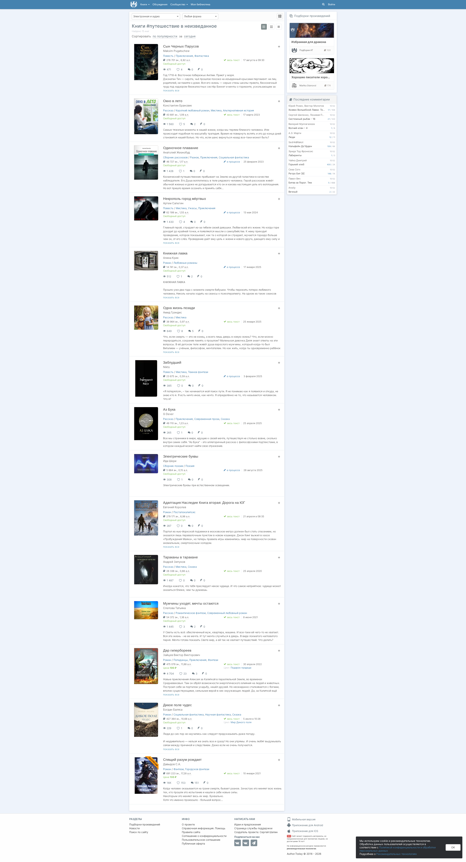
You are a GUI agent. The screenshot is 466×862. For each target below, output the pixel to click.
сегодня (190, 36)
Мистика (216, 110)
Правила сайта (191, 832)
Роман (167, 262)
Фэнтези (213, 659)
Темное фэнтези (198, 371)
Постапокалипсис (184, 512)
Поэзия (189, 465)
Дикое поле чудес (177, 705)
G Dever (168, 414)
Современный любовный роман (227, 612)
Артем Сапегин (173, 203)
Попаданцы (180, 659)
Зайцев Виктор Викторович (181, 655)
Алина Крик (171, 258)
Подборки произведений (312, 16)
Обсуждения (160, 4)
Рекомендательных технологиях (396, 853)
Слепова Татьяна (174, 608)
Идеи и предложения (247, 824)
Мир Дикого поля (241, 722)
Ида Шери (169, 461)
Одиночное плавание (180, 148)
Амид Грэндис (172, 312)
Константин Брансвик (177, 105)
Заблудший (172, 362)
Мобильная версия (303, 819)
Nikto (166, 367)
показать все (171, 90)
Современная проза (206, 418)
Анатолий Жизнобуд (176, 152)
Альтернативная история (238, 110)
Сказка (225, 418)
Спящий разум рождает (182, 760)
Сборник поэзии (173, 465)
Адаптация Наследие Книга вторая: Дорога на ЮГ (204, 503)
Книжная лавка (175, 253)
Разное (194, 157)
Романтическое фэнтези (191, 612)
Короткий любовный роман (192, 110)
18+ (289, 836)
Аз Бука (169, 409)
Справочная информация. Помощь (203, 828)
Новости (134, 828)
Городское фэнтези (197, 769)
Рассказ (168, 110)
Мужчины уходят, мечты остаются (190, 603)
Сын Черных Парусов (181, 46)
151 (197, 782)
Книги (144, 4)
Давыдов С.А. (172, 764)
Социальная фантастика (234, 157)
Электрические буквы (180, 456)
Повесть (168, 55)
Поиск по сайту (138, 832)
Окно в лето (172, 101)
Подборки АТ (306, 50)
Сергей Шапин (269, 832)
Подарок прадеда (241, 667)
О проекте (188, 824)
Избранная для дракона (308, 42)
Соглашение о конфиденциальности (204, 835)
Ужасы (192, 208)
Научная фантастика (218, 714)
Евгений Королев (174, 507)
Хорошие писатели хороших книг (316, 77)
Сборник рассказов (175, 157)
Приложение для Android (307, 825)
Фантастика (201, 55)
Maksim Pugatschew (176, 51)
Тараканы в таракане (180, 557)
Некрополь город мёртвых (184, 199)
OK (453, 847)
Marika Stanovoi (307, 85)
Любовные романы (185, 262)
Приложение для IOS (304, 831)
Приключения (184, 55)
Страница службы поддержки (253, 828)
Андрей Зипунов (174, 562)
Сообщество (178, 4)
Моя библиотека (200, 4)
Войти (331, 4)
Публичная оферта (193, 843)
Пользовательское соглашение (201, 839)
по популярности (165, 36)
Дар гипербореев (177, 650)
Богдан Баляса (172, 709)
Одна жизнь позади (179, 308)
